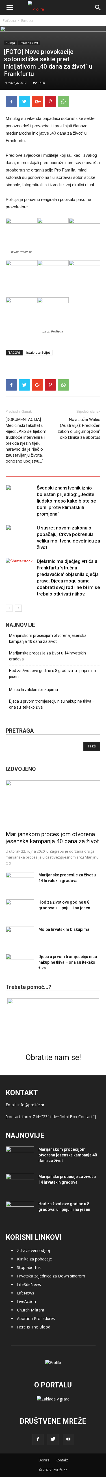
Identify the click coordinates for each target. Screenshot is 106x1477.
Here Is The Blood (33, 1327)
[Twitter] (53, 1439)
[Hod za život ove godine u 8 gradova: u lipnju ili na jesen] (20, 909)
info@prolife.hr (31, 1104)
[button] (98, 7)
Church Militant (30, 1310)
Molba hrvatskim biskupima (33, 689)
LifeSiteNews (29, 1284)
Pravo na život (29, 43)
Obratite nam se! (53, 1057)
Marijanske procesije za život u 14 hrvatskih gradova (47, 656)
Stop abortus (29, 1267)
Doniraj (44, 1460)
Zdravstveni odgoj (33, 1250)
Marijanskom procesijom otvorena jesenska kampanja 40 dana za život (47, 638)
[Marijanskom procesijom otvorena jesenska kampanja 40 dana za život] (53, 803)
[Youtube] (68, 1439)
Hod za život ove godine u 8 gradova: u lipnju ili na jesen (52, 673)
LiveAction (26, 1301)
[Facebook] (38, 1439)
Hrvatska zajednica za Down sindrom (51, 1276)
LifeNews (25, 1293)
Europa (27, 20)
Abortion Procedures (36, 1318)
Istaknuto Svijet (38, 352)
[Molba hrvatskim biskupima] (20, 936)
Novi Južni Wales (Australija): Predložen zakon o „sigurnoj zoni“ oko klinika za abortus (79, 428)
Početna (9, 20)
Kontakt (62, 1460)
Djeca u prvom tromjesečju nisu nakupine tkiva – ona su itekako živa (52, 704)
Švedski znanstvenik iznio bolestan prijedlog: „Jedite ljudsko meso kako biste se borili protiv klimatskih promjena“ (66, 501)
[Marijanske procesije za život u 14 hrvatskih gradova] (20, 882)
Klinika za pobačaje (34, 1259)
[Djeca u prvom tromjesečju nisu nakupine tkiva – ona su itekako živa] (20, 964)
